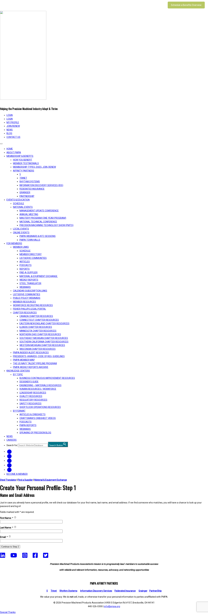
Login (9, 119)
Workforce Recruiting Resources (33, 305)
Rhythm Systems (30, 181)
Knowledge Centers (18, 370)
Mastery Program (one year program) (43, 218)
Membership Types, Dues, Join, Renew (34, 167)
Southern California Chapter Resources (44, 341)
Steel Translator (30, 283)
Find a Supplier (25, 480)
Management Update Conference (39, 210)
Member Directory (31, 254)
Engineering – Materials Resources (40, 385)
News (9, 129)
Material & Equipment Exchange (39, 276)
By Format (19, 411)
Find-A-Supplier (29, 272)
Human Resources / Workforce (38, 389)
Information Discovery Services (96, 590)
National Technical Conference (38, 221)
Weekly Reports (29, 280)
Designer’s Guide (29, 381)
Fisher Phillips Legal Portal (29, 309)
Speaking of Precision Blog (35, 432)
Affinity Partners (23, 170)
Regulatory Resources (33, 400)
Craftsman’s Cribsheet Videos (38, 418)
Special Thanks (8, 612)
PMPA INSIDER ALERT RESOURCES (31, 352)
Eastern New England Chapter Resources (44, 323)
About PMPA (13, 152)
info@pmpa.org (112, 606)
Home (9, 148)
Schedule (18, 203)
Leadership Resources (33, 392)
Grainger (25, 192)
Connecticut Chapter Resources (39, 320)
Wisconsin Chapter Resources (38, 349)
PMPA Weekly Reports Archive (30, 367)
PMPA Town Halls (30, 240)
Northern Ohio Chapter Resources (40, 334)
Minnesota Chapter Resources (38, 330)
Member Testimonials (26, 163)
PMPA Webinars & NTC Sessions (38, 236)
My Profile (12, 122)
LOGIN (9, 115)
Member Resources (24, 301)
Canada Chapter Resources (36, 316)
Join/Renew (13, 126)
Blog (9, 133)
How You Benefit (22, 159)
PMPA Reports (28, 425)
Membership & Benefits (19, 156)
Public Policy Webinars (26, 298)
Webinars (25, 287)
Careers (11, 440)
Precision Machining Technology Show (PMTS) (46, 225)
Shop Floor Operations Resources (40, 407)
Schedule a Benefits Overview (186, 5)
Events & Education (18, 199)
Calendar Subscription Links (30, 290)
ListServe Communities (33, 258)
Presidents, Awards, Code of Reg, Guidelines (39, 356)
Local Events (21, 229)
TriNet (23, 178)
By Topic (18, 374)
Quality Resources (31, 396)
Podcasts (26, 265)
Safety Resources (30, 403)
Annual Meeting (29, 214)
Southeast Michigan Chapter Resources (44, 338)
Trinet (54, 590)
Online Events (21, 232)
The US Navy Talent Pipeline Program (35, 363)
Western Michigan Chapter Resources (42, 345)
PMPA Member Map (24, 360)
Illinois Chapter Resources (36, 327)
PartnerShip (27, 196)
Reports (25, 269)
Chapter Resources (25, 312)
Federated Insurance (32, 189)
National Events (23, 207)
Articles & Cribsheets (33, 414)
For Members (14, 243)
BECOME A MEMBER (17, 474)
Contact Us (13, 137)
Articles (25, 261)
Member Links (21, 247)
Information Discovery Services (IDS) (41, 185)
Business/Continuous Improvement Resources (47, 378)
